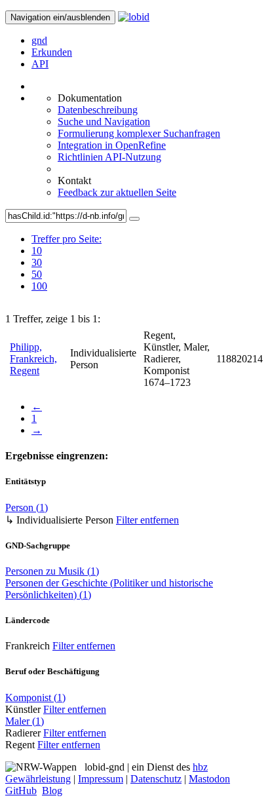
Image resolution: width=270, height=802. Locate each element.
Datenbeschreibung (98, 109)
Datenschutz (156, 778)
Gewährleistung (38, 778)
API (39, 63)
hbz (200, 767)
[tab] (66, 251)
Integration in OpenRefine (112, 145)
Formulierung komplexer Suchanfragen (139, 133)
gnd (39, 40)
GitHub (21, 790)
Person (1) (26, 507)
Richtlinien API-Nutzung (109, 156)
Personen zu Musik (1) (52, 571)
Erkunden (51, 52)
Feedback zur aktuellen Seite (117, 192)
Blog (52, 790)
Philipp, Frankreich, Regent (33, 358)
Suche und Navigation (104, 121)
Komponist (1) (35, 697)
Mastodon (209, 778)
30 (36, 262)
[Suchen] (134, 219)
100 (39, 286)
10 (36, 250)
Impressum (100, 778)
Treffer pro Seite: (66, 238)
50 (36, 274)
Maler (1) (24, 721)
